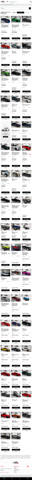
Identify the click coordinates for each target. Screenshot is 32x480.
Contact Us (15, 472)
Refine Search (20, 12)
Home (1, 4)
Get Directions (2, 470)
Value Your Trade (16, 470)
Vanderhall (15, 468)
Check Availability (5, 38)
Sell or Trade (5, 136)
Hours (8, 472)
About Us (15, 471)
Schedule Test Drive (16, 469)
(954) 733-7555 (4, 472)
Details (5, 40)
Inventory (15, 467)
